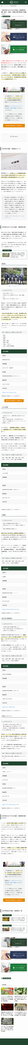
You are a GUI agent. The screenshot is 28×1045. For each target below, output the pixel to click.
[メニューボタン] (25, 2)
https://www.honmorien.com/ (10, 609)
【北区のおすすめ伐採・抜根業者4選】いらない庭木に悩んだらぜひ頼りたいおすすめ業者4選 (17, 919)
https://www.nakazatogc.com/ (10, 804)
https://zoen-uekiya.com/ (9, 392)
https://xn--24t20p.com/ (8, 707)
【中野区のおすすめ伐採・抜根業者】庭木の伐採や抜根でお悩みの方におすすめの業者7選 (17, 929)
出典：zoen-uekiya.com (14, 286)
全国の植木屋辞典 (6, 16)
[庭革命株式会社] (14, 2)
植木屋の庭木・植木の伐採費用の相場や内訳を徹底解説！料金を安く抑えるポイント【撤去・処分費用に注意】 (17, 255)
